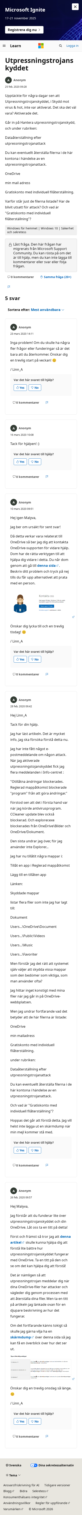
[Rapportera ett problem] (8, 287)
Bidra (23, 1491)
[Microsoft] (41, 45)
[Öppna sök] (60, 45)
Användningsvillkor (16, 1503)
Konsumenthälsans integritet (24, 1497)
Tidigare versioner (57, 1485)
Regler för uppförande (51, 1503)
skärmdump (20, 1337)
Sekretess (39, 1491)
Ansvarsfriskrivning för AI (21, 1485)
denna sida (46, 565)
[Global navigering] (4, 45)
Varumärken (12, 1509)
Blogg (7, 1491)
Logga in (72, 46)
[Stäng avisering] (75, 6)
